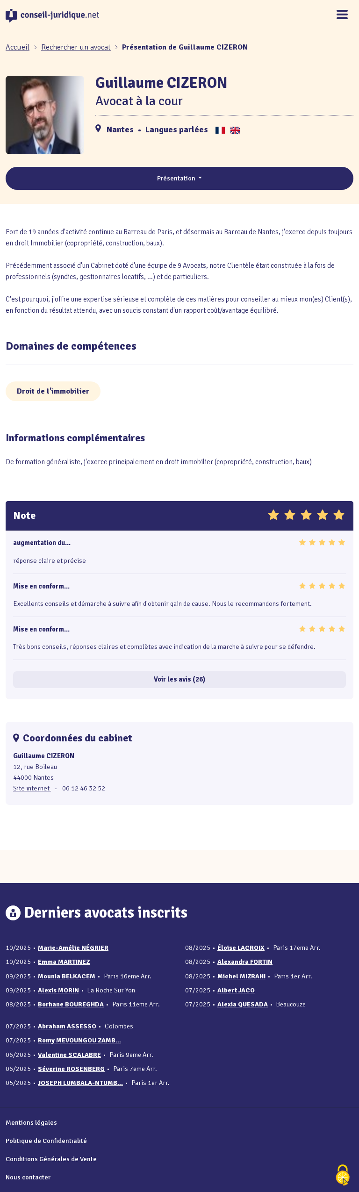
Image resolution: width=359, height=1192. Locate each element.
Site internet (32, 788)
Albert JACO (236, 990)
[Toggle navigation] (342, 15)
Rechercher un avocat (76, 47)
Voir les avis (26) (179, 679)
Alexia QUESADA (242, 1004)
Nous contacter (28, 1177)
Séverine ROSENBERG (71, 1069)
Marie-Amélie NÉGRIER (73, 948)
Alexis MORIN (58, 990)
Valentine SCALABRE (69, 1055)
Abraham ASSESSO (67, 1026)
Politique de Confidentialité (46, 1140)
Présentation (177, 178)
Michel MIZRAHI (241, 976)
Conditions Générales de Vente (51, 1159)
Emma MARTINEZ (64, 962)
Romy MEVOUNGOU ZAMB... (79, 1040)
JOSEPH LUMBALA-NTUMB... (80, 1083)
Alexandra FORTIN (245, 962)
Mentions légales (31, 1122)
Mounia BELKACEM (66, 976)
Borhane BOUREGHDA (71, 1004)
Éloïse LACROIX (241, 948)
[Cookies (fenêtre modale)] (342, 1176)
